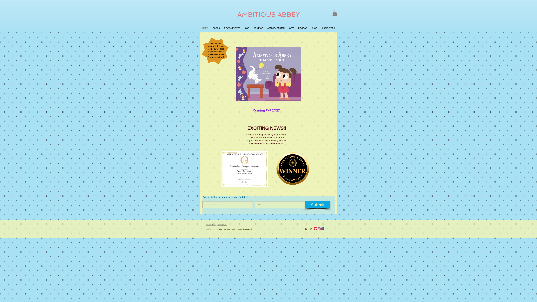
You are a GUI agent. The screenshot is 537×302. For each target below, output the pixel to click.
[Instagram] (319, 228)
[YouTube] (315, 228)
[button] (334, 13)
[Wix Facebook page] (322, 228)
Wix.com (249, 229)
